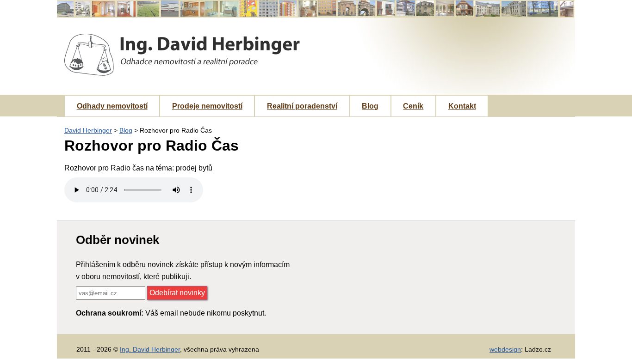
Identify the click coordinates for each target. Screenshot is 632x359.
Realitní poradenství (302, 106)
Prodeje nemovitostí (207, 106)
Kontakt (462, 106)
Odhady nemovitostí (112, 106)
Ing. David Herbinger (150, 349)
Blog (370, 106)
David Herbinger (88, 130)
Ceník (413, 106)
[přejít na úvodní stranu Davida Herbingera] (182, 54)
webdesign (505, 349)
